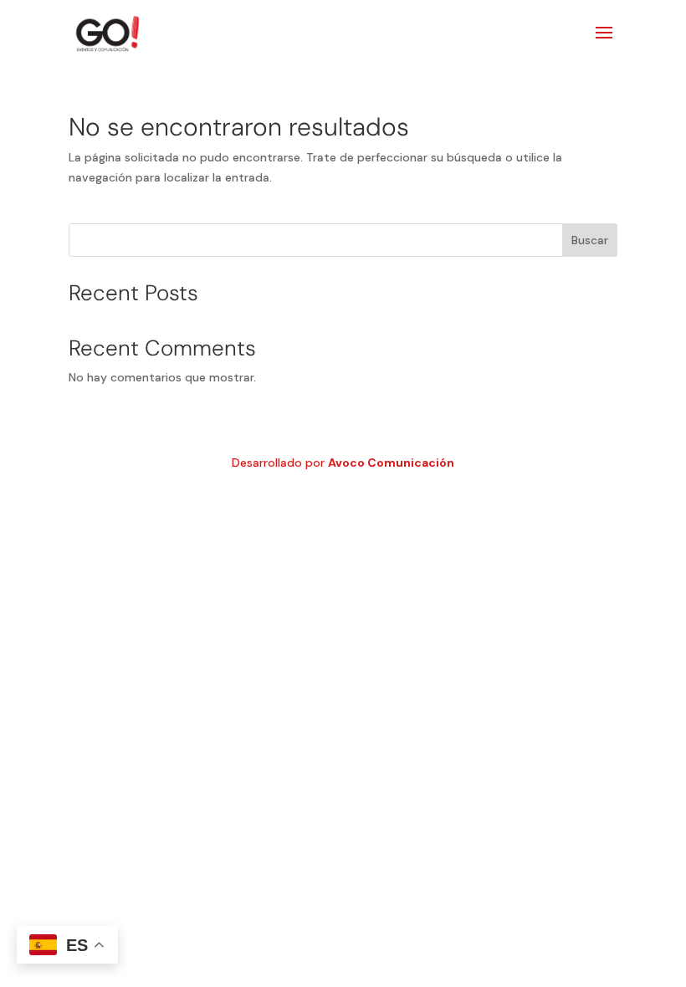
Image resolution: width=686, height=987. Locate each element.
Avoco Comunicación (391, 462)
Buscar (589, 240)
